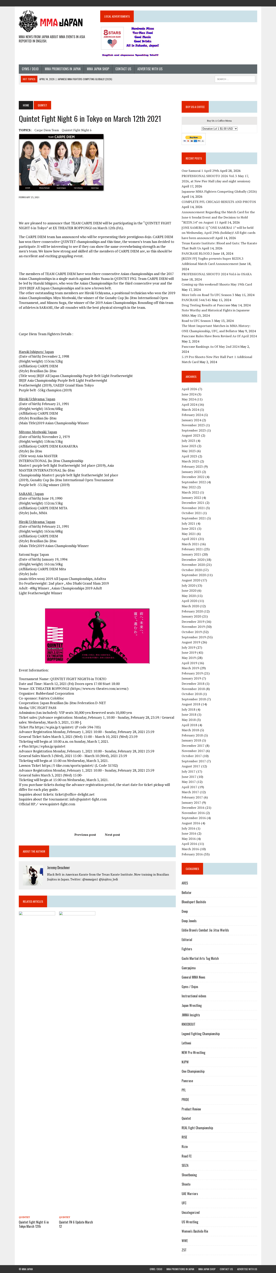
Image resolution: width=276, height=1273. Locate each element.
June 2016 (189, 833)
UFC (184, 1203)
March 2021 (190, 544)
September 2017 (194, 761)
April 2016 (189, 843)
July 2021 (188, 523)
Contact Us (123, 68)
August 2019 (191, 642)
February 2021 (192, 549)
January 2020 (191, 616)
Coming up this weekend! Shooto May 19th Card (217, 284)
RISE (184, 1137)
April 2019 (189, 663)
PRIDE (185, 1099)
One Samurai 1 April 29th (200, 170)
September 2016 (194, 818)
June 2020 (189, 590)
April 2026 (189, 389)
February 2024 (192, 415)
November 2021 (193, 508)
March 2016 (190, 849)
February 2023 (192, 466)
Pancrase (187, 1080)
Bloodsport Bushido (194, 901)
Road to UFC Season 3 (197, 320)
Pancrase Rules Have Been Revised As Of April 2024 (219, 336)
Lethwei (186, 1043)
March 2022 (190, 492)
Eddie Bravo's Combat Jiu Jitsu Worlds (205, 930)
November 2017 (193, 751)
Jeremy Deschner (58, 867)
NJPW (185, 1062)
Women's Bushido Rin (195, 1231)
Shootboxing (189, 1174)
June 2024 (189, 394)
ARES (185, 883)
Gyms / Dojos (190, 986)
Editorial (187, 939)
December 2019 (193, 621)
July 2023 (188, 440)
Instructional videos (194, 996)
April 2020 (189, 601)
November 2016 (193, 813)
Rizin (185, 1146)
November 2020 (193, 564)
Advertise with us (149, 68)
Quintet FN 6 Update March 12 (76, 1224)
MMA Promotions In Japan (63, 68)
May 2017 (189, 781)
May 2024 (189, 399)
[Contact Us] (246, 2)
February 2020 (192, 611)
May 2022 (189, 487)
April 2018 (189, 725)
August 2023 (191, 435)
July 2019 (188, 647)
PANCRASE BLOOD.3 (197, 253)
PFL (184, 1090)
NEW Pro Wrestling (193, 1052)
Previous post (85, 834)
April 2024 (189, 404)
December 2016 (193, 807)
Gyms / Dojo (30, 68)
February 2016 (192, 854)
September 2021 (194, 518)
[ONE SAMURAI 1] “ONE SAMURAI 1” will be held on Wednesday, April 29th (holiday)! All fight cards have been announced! (218, 232)
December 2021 (193, 502)
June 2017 (189, 776)
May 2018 (189, 719)
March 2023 (190, 461)
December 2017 (193, 745)
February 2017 (192, 797)
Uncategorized (191, 1212)
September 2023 (194, 430)
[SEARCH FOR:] (235, 78)
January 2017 (191, 802)
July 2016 (188, 828)
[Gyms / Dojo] (225, 2)
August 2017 (191, 766)
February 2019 (192, 673)
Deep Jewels (189, 920)
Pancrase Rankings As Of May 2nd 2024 (210, 346)
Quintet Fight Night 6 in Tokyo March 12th (34, 1224)
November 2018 (193, 689)
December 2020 (193, 559)
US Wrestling (190, 1221)
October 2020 (192, 570)
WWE (185, 1240)
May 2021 (189, 533)
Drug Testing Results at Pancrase (206, 305)
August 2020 (191, 580)
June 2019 (189, 652)
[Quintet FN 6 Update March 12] (77, 1211)
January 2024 (191, 420)
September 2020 (194, 575)
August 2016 (191, 823)
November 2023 (193, 425)
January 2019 (191, 678)
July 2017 (188, 771)
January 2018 (191, 740)
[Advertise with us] (254, 2)
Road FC (187, 1156)
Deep (185, 911)
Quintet (24, 1217)
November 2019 (193, 626)
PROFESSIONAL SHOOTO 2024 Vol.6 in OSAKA (217, 274)
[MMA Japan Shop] (239, 2)
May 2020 (189, 595)
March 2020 (190, 606)
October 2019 (192, 632)
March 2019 (190, 668)
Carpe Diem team (47, 130)
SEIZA (185, 1165)
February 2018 (192, 735)
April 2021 (189, 539)
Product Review (191, 1109)
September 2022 (194, 482)
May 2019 (189, 657)
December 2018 (193, 683)
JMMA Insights (191, 1015)
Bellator (187, 892)
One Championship (193, 1071)
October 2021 (192, 513)
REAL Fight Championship (197, 1127)
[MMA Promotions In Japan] (232, 2)
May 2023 (189, 451)
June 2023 (189, 446)
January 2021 (191, 554)
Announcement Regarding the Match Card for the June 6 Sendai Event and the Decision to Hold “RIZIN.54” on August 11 (218, 217)
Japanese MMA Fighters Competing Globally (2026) (219, 191)
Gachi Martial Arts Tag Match (200, 958)
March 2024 (190, 409)
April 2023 (189, 456)
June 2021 (189, 528)
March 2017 (190, 792)
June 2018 (189, 714)
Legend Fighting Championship (201, 1033)
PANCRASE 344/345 (196, 300)
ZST (184, 1250)
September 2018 (194, 699)
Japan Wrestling (192, 1005)
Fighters (187, 948)
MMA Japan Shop (98, 68)
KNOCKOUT (188, 1024)
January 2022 (191, 497)
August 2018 (191, 704)
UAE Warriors (190, 1193)
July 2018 (188, 709)
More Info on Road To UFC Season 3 (208, 295)
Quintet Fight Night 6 (77, 130)
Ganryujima (189, 967)
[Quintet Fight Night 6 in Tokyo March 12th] (37, 1211)
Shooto (186, 1184)
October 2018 (192, 694)
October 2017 (192, 756)
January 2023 (191, 471)
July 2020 (188, 585)
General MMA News (193, 977)
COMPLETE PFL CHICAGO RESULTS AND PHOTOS (219, 202)
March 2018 (190, 730)
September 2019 (194, 637)
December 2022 (193, 477)
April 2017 (189, 787)
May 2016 (189, 838)
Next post (112, 834)
